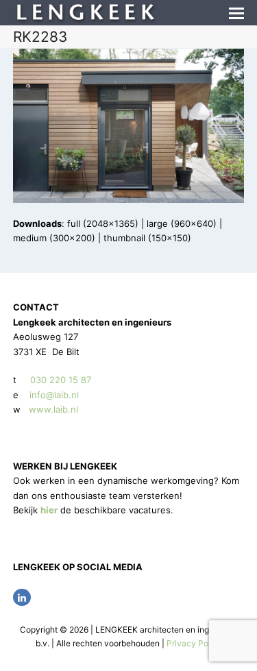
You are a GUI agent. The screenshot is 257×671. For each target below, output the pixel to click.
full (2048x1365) (102, 223)
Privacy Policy (194, 643)
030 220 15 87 (60, 379)
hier (49, 509)
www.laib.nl (52, 409)
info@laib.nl (54, 394)
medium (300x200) (54, 237)
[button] (236, 13)
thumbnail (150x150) (147, 237)
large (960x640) (182, 223)
